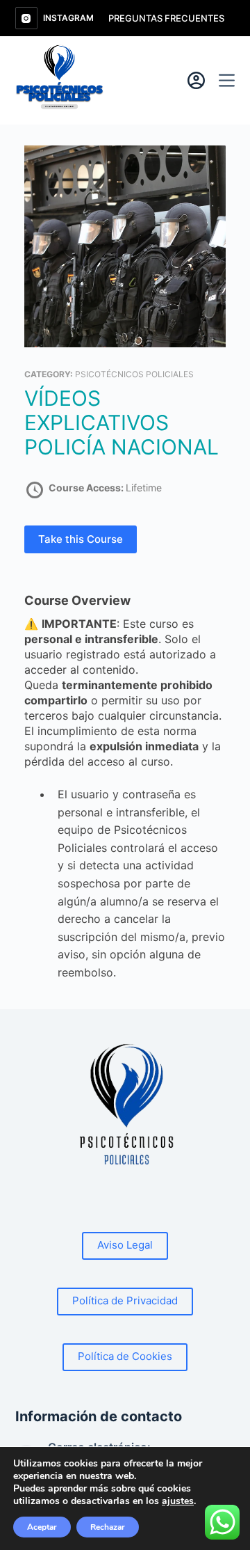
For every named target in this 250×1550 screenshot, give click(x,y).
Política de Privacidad (125, 1300)
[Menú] (227, 80)
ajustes (178, 1501)
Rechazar (107, 1527)
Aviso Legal (125, 1244)
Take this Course (80, 539)
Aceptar (42, 1527)
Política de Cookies (125, 1356)
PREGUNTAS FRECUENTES (166, 18)
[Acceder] (196, 80)
